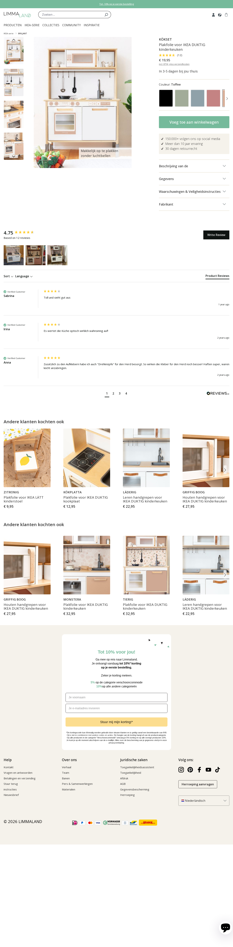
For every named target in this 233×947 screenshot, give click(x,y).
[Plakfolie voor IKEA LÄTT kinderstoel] (27, 458)
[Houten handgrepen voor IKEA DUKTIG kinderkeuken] (206, 458)
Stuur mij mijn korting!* (116, 722)
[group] (23, 232)
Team (65, 772)
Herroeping (127, 795)
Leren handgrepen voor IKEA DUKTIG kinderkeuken (145, 500)
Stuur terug (11, 784)
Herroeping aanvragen (198, 784)
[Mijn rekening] (213, 14)
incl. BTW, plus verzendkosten (174, 64)
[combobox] (70, 14)
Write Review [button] (216, 235)
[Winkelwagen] (226, 14)
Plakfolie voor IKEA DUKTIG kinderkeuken (85, 607)
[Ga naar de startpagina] (17, 14)
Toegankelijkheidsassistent (137, 767)
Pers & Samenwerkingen (77, 784)
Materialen (68, 789)
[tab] (217, 276)
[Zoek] (106, 14)
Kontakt (8, 767)
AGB (123, 784)
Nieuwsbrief (11, 795)
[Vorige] (161, 99)
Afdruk (124, 778)
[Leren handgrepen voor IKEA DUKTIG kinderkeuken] (146, 458)
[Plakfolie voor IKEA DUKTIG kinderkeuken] (86, 565)
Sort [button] (7, 276)
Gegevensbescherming (134, 789)
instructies (10, 789)
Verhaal (66, 767)
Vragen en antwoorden (18, 772)
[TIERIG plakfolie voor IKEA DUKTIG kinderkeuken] (146, 565)
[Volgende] (227, 99)
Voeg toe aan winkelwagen (194, 122)
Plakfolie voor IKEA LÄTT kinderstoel (24, 500)
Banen (66, 778)
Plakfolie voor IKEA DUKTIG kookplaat (85, 500)
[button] (14, 255)
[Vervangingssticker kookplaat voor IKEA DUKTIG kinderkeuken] (86, 458)
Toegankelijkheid (130, 772)
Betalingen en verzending (19, 778)
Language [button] (22, 276)
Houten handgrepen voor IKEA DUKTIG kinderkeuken (205, 500)
